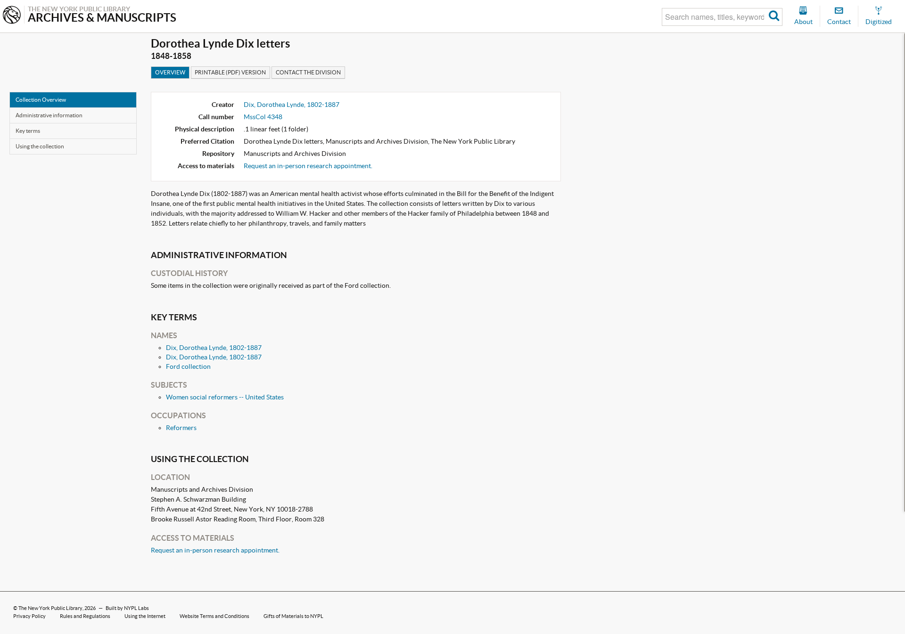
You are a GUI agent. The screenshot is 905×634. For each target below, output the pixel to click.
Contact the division (308, 72)
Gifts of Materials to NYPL (293, 616)
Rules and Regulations (85, 616)
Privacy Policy (29, 616)
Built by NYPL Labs (127, 608)
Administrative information (49, 115)
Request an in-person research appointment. (308, 166)
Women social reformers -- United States (225, 397)
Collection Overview (41, 100)
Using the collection (40, 146)
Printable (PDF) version (230, 72)
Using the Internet (144, 616)
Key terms (28, 131)
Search (774, 17)
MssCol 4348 (263, 117)
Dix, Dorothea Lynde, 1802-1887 (291, 104)
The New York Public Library (50, 608)
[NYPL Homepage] (12, 16)
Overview (170, 72)
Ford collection (188, 366)
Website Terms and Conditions (214, 616)
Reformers (181, 427)
